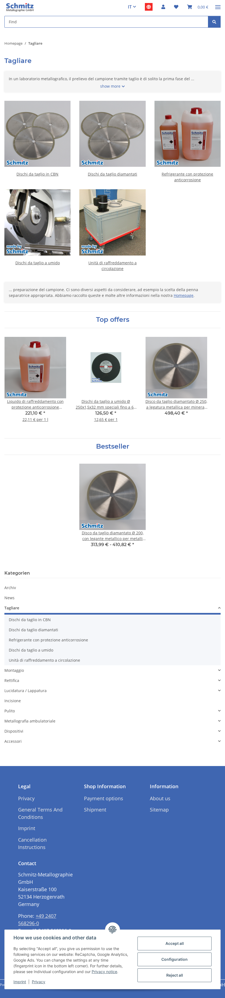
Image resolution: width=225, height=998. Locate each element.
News (9, 597)
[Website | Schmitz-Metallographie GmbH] (148, 6)
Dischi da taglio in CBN (37, 174)
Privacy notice (104, 971)
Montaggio (14, 670)
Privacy (38, 981)
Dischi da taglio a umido (37, 262)
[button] (163, 6)
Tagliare (11, 607)
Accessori (13, 741)
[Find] (214, 22)
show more (110, 86)
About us (160, 798)
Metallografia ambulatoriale (29, 721)
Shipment (95, 809)
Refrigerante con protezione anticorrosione (48, 640)
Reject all (174, 975)
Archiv (10, 587)
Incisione (12, 700)
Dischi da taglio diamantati (112, 174)
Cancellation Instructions (32, 843)
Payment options (103, 798)
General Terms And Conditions (40, 813)
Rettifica (11, 680)
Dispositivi (13, 731)
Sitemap (159, 809)
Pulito (9, 710)
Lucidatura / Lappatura (25, 690)
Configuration (174, 959)
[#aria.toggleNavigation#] (218, 4)
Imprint (19, 981)
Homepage (183, 295)
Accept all (174, 943)
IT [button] (130, 7)
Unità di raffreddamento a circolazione (44, 660)
